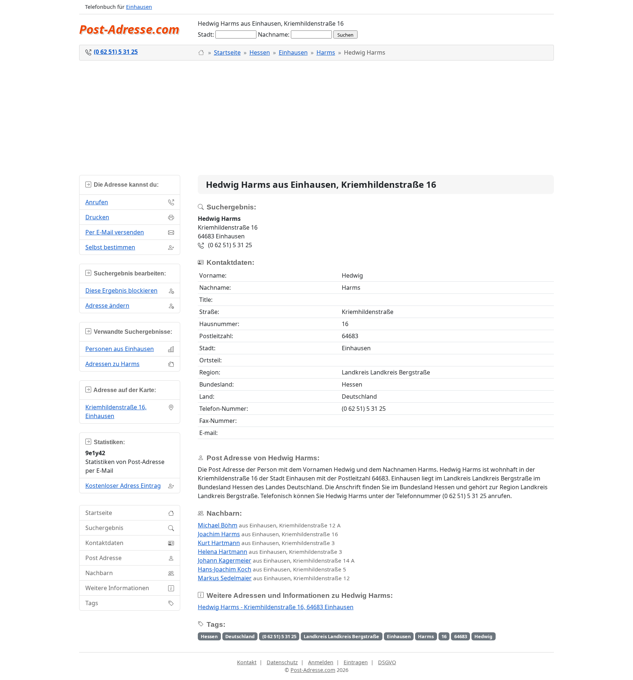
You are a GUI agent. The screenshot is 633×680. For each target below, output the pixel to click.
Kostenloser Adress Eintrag (123, 486)
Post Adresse (103, 558)
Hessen (259, 52)
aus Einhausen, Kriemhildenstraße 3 (266, 542)
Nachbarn (99, 573)
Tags (91, 603)
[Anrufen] (201, 52)
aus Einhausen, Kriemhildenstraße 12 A (269, 525)
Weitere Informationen (117, 588)
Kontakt (246, 662)
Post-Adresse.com (129, 29)
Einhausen (139, 6)
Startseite (227, 52)
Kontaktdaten (104, 543)
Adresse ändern (107, 305)
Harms (325, 52)
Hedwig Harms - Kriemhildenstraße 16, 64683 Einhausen (275, 607)
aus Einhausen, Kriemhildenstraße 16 (268, 534)
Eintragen (356, 662)
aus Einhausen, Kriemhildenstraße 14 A (276, 560)
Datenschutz (282, 662)
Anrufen (96, 202)
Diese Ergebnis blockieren (121, 290)
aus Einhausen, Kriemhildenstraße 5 (272, 569)
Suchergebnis (104, 528)
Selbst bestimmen (110, 247)
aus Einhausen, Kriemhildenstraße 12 (274, 578)
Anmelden (320, 662)
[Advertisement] (316, 117)
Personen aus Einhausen (119, 349)
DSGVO (387, 662)
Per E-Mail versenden (114, 232)
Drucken (97, 217)
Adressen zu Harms (112, 364)
